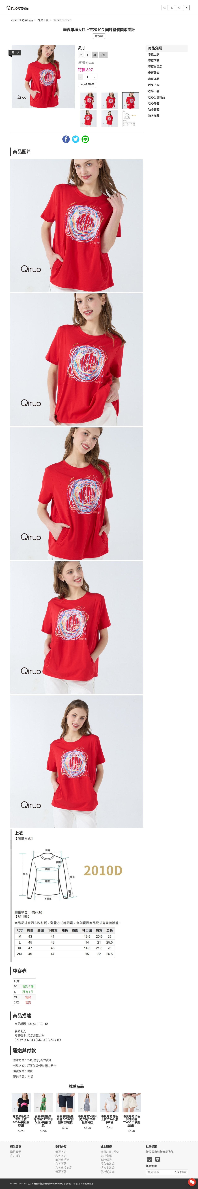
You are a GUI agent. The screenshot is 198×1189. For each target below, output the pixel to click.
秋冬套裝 (153, 109)
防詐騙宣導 (107, 1172)
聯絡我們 (15, 1152)
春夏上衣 (43, 20)
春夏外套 (153, 73)
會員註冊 (106, 1152)
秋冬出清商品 (156, 97)
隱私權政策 (107, 1164)
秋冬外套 (153, 103)
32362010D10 (62, 20)
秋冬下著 (153, 91)
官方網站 (15, 1156)
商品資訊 (99, 36)
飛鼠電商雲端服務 (82, 1184)
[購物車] (186, 7)
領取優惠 (181, 1172)
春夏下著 (153, 60)
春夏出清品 (155, 66)
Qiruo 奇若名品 (22, 20)
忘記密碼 (106, 1156)
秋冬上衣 (153, 85)
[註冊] (172, 7)
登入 (117, 1152)
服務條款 (106, 1160)
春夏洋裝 (153, 79)
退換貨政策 (107, 1168)
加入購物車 (89, 84)
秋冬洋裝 (153, 116)
